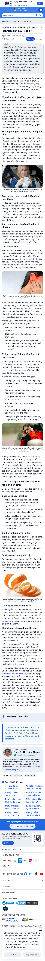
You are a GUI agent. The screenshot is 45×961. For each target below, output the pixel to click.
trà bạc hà (6, 621)
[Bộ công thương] (8, 903)
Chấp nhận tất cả (32, 955)
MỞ (40, 3)
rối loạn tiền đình (26, 259)
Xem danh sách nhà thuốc (22, 826)
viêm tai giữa (29, 206)
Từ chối (12, 955)
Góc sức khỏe (10, 21)
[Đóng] (2, 3)
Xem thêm (9, 739)
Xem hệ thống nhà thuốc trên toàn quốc (22, 822)
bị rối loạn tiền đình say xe (14, 673)
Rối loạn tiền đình (16, 775)
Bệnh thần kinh (30, 775)
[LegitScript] (14, 908)
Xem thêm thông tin (11, 770)
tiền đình (15, 104)
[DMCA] (27, 903)
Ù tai (7, 396)
